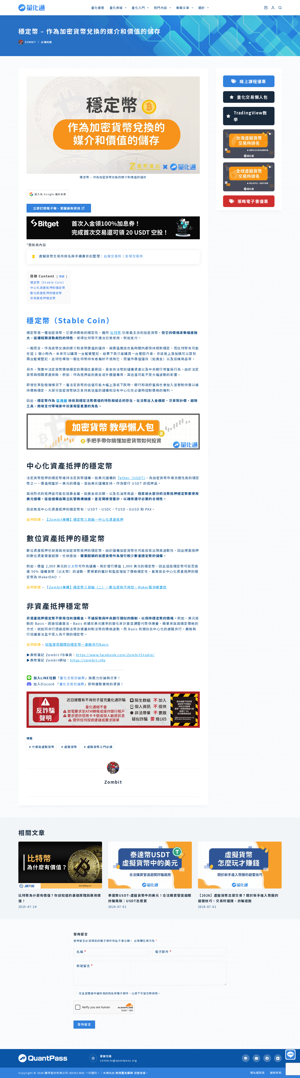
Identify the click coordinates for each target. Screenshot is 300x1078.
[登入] (272, 7)
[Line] (246, 1058)
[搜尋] (280, 7)
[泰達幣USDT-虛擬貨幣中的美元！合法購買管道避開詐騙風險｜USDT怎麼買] (150, 865)
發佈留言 (84, 1024)
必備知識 (46, 42)
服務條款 (276, 1073)
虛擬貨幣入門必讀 (98, 747)
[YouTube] (278, 1058)
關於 (201, 8)
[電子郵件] (256, 1058)
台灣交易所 (113, 256)
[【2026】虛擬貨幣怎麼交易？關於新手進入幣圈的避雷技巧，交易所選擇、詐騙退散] (240, 865)
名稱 (81, 951)
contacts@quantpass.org (118, 1060)
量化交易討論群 (72, 677)
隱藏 (62, 276)
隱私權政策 (257, 1073)
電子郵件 (163, 951)
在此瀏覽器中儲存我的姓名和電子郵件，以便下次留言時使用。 (120, 993)
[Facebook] (267, 1058)
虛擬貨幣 (69, 747)
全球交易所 (134, 256)
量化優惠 (97, 8)
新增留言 (85, 966)
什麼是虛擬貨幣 (41, 747)
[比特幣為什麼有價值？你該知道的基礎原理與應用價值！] (60, 865)
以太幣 (73, 566)
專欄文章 (182, 8)
